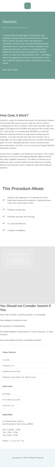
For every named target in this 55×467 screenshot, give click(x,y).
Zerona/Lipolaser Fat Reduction (19, 377)
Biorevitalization (11, 371)
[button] (18, 261)
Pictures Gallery (11, 400)
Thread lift (8, 366)
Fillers (6, 360)
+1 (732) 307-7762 (16, 441)
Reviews (7, 394)
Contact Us (8, 405)
